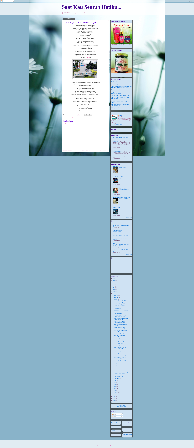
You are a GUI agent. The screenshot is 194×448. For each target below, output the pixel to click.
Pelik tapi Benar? (115, 108)
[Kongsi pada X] (88, 115)
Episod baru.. (115, 251)
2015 (114, 286)
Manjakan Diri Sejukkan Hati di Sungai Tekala (120, 331)
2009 (114, 398)
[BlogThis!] (86, 115)
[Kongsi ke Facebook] (89, 115)
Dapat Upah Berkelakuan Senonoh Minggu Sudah (119, 322)
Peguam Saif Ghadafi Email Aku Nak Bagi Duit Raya (121, 376)
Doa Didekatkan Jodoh (119, 363)
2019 (114, 278)
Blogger (110, 445)
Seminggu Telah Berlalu (119, 343)
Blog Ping (113, 430)
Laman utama (85, 150)
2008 (114, 400)
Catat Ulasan (68, 123)
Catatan (115, 414)
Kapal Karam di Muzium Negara (121, 310)
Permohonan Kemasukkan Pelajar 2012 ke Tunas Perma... (121, 372)
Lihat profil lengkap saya (116, 124)
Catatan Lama (103, 150)
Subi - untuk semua (117, 231)
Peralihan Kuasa (117, 353)
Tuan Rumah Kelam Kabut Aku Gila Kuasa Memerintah (120, 351)
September (116, 378)
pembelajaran (69, 117)
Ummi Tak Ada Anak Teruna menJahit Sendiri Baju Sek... (120, 348)
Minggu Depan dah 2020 (118, 151)
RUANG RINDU (116, 207)
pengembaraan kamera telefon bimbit (121, 197)
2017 (114, 282)
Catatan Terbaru (67, 150)
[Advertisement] (85, 137)
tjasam (98, 445)
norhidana (115, 166)
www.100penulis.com (121, 406)
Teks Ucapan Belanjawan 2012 (120, 355)
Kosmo (88, 57)
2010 (114, 396)
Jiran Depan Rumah (115, 89)
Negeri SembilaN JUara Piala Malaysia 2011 (120, 307)
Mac (115, 390)
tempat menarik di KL (86, 117)
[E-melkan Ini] (85, 115)
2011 (114, 293)
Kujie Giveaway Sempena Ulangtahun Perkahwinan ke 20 (121, 366)
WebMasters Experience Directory (115, 422)
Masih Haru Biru (117, 345)
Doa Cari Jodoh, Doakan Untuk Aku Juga (120, 95)
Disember (116, 295)
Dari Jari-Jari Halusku (118, 230)
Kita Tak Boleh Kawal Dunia (120, 333)
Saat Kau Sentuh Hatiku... (91, 7)
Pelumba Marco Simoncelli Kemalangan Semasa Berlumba (121, 328)
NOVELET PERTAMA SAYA (124, 209)
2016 (114, 284)
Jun (115, 384)
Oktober (116, 299)
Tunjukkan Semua (129, 217)
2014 (114, 287)
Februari (116, 392)
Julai (115, 382)
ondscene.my (116, 243)
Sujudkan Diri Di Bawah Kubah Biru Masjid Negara (120, 312)
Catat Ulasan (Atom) (87, 154)
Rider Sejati (115, 187)
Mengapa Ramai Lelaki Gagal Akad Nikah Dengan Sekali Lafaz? (120, 92)
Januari (115, 394)
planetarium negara (76, 117)
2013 (114, 289)
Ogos (115, 380)
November (116, 297)
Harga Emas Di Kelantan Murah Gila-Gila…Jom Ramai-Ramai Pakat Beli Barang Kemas (121, 87)
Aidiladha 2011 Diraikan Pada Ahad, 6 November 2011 (120, 316)
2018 (114, 280)
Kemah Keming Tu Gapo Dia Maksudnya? (120, 84)
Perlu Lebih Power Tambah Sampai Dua (119, 336)
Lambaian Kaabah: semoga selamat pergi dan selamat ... (121, 358)
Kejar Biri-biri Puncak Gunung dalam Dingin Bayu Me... (120, 341)
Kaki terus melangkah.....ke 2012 (120, 249)
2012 (114, 291)
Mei (115, 386)
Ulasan (114, 416)
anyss (121, 115)
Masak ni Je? (117, 338)
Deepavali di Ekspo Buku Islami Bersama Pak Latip (121, 319)
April (115, 388)
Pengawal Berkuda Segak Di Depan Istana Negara (120, 301)
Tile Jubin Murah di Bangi (116, 81)
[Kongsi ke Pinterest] (91, 115)
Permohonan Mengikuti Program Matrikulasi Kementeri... (121, 304)
